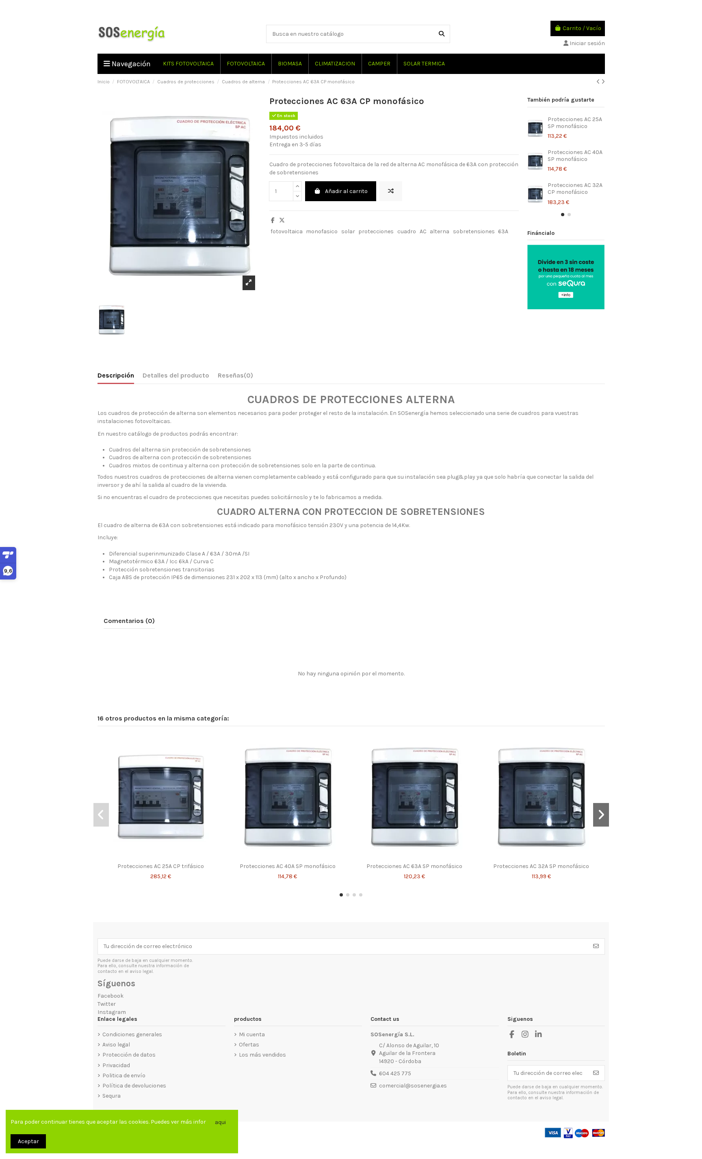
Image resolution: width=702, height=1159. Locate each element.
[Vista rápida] (166, 856)
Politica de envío (123, 1075)
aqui (220, 1122)
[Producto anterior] (598, 81)
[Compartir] (273, 220)
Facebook (111, 995)
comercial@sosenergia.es (413, 1085)
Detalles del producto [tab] (176, 375)
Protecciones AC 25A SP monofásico (575, 123)
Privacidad (116, 1065)
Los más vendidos (262, 1054)
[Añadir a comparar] (390, 191)
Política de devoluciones (134, 1085)
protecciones (376, 231)
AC (423, 231)
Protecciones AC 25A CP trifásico (160, 866)
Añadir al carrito (346, 191)
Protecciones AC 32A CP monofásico (575, 188)
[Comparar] (154, 856)
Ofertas (249, 1044)
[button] (562, 214)
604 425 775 (395, 1073)
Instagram (112, 1012)
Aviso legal (116, 1044)
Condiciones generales (132, 1034)
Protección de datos (129, 1054)
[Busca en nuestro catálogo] (441, 34)
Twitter (107, 1004)
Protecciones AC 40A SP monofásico (575, 156)
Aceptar (28, 1141)
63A (503, 231)
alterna (439, 231)
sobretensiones (474, 231)
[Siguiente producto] (603, 81)
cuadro (406, 231)
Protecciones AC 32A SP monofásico (541, 866)
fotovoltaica (287, 231)
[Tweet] (282, 220)
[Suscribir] (595, 946)
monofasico (322, 231)
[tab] (235, 377)
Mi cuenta (252, 1034)
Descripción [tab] (116, 375)
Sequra (111, 1095)
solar (348, 231)
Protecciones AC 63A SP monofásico (414, 866)
